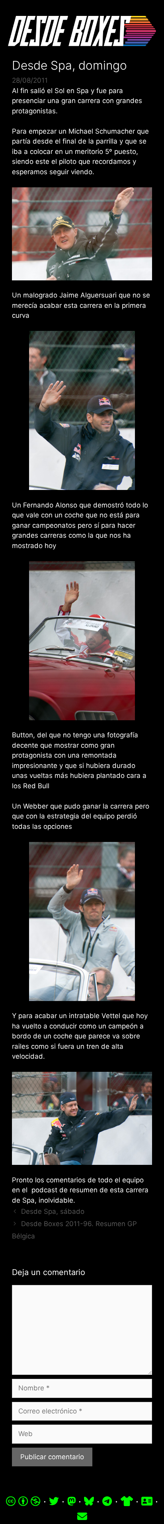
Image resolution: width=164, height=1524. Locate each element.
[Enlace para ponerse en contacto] (82, 1516)
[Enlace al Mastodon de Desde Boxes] (71, 1501)
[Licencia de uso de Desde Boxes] (23, 1501)
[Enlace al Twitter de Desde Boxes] (54, 1501)
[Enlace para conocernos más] (146, 1501)
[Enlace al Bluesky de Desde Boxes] (89, 1501)
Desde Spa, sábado (52, 1211)
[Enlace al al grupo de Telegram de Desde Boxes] (107, 1501)
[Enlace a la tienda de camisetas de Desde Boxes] (127, 1501)
